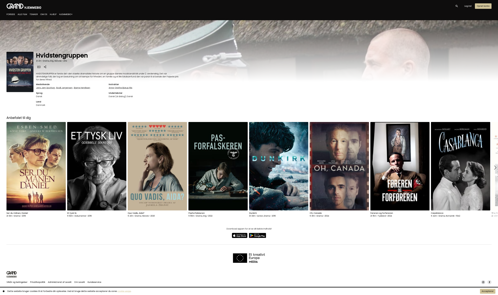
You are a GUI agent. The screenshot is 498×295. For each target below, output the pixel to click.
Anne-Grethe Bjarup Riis (120, 87)
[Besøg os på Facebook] (489, 282)
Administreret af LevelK (60, 282)
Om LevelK (79, 282)
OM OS (43, 14)
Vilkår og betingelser (16, 282)
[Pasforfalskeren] (218, 166)
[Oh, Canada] (339, 166)
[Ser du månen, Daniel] (36, 166)
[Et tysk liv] (96, 166)
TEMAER (34, 14)
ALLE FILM (22, 14)
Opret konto (483, 6)
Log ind (467, 6)
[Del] (45, 67)
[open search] (457, 6)
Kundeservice (94, 282)
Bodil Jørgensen (64, 87)
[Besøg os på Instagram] (483, 282)
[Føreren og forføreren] (400, 166)
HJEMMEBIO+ (65, 14)
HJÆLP (53, 14)
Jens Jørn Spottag (45, 87)
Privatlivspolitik (37, 282)
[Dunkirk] (278, 166)
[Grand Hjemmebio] (11, 274)
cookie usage (124, 291)
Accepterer (488, 291)
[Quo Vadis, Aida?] (157, 166)
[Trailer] (39, 67)
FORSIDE (10, 14)
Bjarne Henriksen (82, 87)
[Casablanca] (460, 166)
